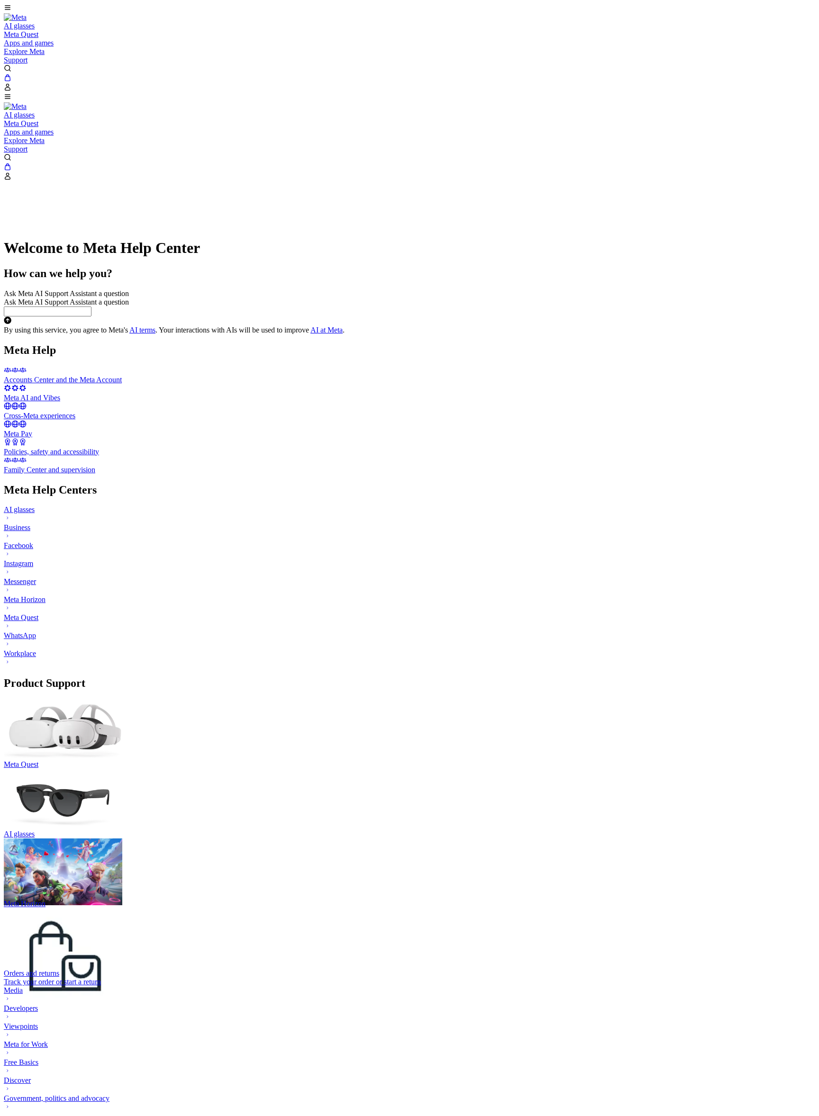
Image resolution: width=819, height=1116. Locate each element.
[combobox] (47, 311)
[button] (409, 8)
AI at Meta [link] (326, 330)
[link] (15, 17)
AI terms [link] (142, 330)
